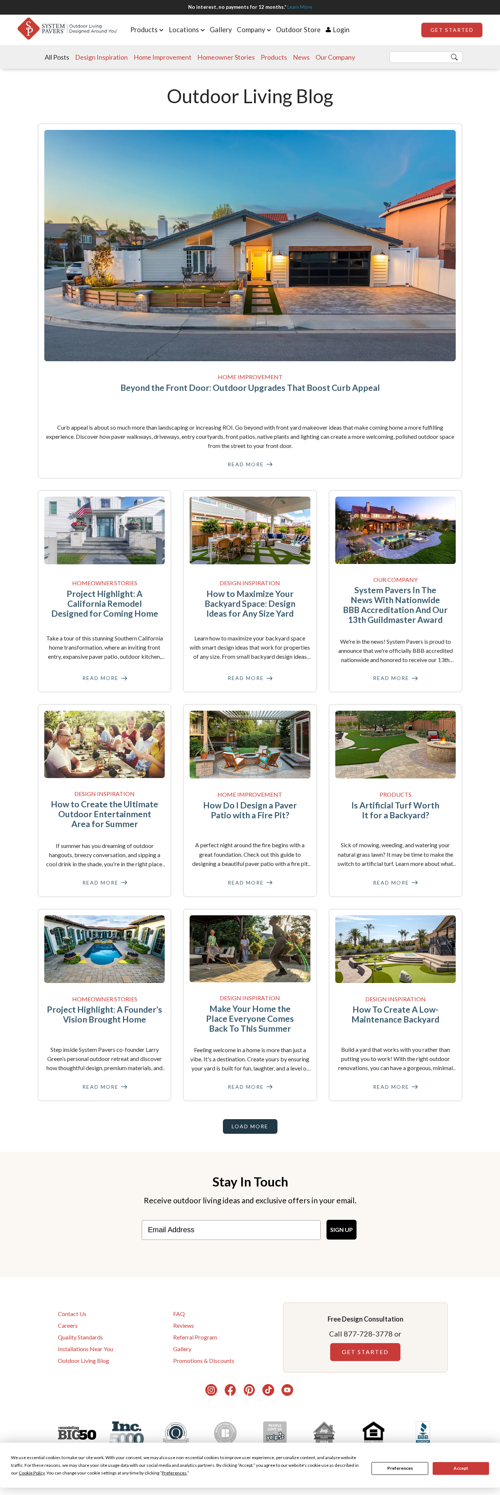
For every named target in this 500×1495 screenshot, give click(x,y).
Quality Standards (80, 1337)
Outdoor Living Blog (83, 1360)
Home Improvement (162, 57)
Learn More (299, 7)
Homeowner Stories (226, 57)
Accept (461, 1468)
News (301, 57)
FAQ (179, 1313)
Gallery (221, 30)
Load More (250, 1126)
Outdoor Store (298, 30)
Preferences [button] (174, 1473)
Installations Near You (85, 1348)
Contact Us (72, 1313)
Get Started (452, 30)
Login (341, 30)
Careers (68, 1325)
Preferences (400, 1468)
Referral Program (195, 1337)
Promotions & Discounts (203, 1360)
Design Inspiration (101, 57)
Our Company (335, 57)
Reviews (183, 1325)
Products (274, 57)
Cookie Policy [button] (32, 1473)
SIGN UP (341, 1229)
